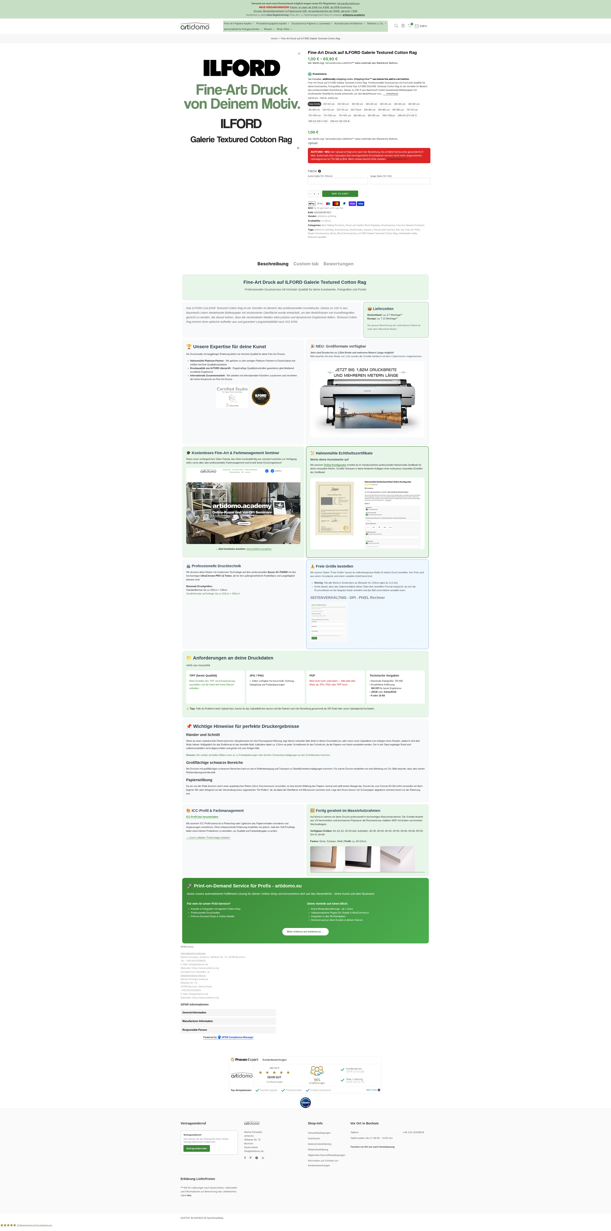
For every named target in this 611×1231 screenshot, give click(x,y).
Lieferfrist (347, 63)
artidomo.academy (354, 14)
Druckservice (388, 225)
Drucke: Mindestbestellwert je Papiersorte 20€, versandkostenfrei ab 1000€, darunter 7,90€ (305, 11)
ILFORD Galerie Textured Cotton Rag (377, 233)
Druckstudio (356, 229)
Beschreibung (272, 263)
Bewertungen (338, 263)
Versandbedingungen (319, 1132)
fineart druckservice (318, 233)
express (368, 229)
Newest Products (415, 225)
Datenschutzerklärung (319, 1144)
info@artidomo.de (397, 159)
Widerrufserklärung (318, 1149)
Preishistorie (320, 74)
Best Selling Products (333, 225)
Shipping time (361, 79)
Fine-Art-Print (412, 229)
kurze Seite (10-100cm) (320, 176)
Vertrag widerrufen (196, 1148)
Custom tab (306, 263)
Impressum (314, 1138)
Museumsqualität (317, 237)
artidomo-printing (326, 216)
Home (274, 38)
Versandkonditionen (348, 3)
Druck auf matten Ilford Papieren (363, 225)
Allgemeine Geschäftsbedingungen (326, 1155)
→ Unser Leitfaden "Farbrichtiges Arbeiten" (208, 837)
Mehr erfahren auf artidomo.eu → (305, 931)
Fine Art (400, 225)
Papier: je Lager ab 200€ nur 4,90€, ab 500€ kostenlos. (321, 7)
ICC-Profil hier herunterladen (202, 817)
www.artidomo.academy (259, 549)
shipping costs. (344, 79)
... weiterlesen (390, 93)
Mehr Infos (371, 1090)
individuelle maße (408, 233)
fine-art (400, 229)
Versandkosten (333, 63)
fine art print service (384, 229)
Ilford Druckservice (347, 233)
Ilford (333, 233)
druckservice (341, 229)
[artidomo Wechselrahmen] (367, 859)
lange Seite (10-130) (381, 176)
